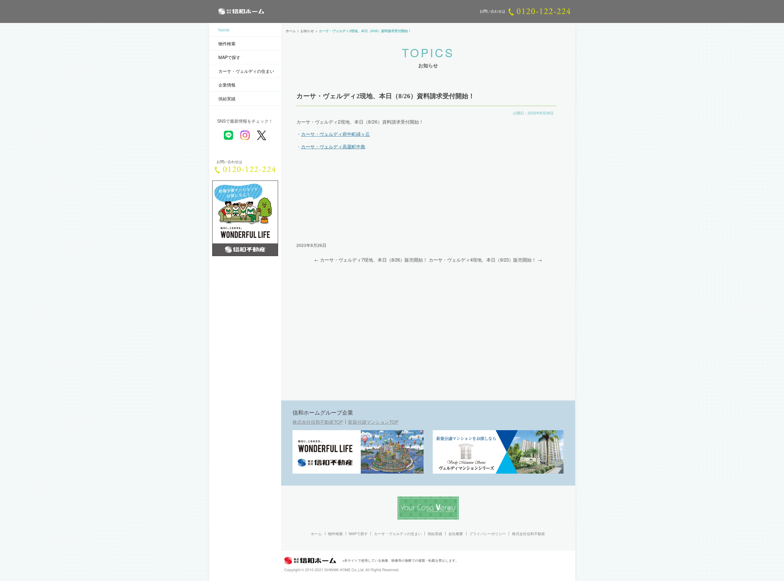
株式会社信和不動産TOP (317, 422)
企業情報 (227, 85)
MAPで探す (229, 57)
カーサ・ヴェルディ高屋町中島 (333, 146)
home (223, 30)
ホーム (316, 533)
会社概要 (455, 533)
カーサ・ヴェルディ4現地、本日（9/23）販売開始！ (482, 259)
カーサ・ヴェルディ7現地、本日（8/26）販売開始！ (374, 259)
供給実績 (227, 98)
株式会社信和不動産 (528, 533)
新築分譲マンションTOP (373, 422)
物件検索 (227, 43)
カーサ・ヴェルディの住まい (246, 71)
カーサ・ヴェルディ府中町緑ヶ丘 (335, 133)
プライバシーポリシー (487, 533)
